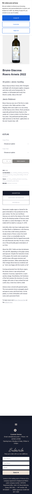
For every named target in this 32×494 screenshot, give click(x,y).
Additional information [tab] (16, 197)
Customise (16, 24)
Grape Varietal (8, 174)
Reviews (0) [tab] (15, 202)
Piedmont (9, 181)
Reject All (16, 30)
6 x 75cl (8, 179)
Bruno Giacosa (22, 179)
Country (25, 172)
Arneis (20, 172)
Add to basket (21, 161)
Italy (14, 174)
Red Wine (20, 174)
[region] (16, 17)
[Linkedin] (15, 430)
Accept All (16, 18)
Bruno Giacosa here (20, 300)
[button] (16, 424)
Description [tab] (16, 193)
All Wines (14, 172)
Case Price (6, 140)
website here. (9, 302)
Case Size (6, 148)
